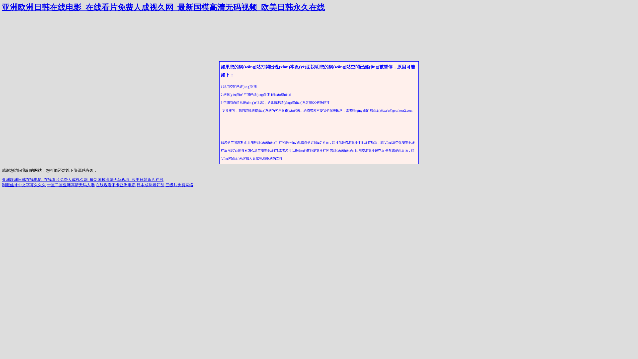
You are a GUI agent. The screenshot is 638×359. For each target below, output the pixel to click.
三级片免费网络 (179, 185)
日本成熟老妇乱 (150, 185)
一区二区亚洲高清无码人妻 (71, 185)
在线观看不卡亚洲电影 (116, 185)
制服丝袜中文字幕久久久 (24, 185)
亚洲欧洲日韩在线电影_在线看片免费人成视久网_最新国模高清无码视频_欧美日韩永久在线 (163, 7)
